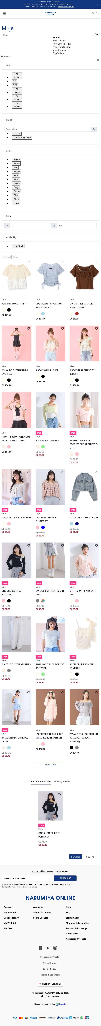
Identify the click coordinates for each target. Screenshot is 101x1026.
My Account (10, 912)
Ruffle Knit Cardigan (48, 440)
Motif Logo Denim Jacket (84, 517)
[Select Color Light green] (43, 447)
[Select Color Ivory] (4, 310)
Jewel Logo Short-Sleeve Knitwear (50, 666)
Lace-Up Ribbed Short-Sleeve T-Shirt (82, 305)
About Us (38, 907)
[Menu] (4, 14)
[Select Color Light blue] (43, 314)
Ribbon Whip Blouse (47, 370)
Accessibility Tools (76, 938)
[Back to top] (95, 1012)
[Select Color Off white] (4, 447)
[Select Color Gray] (38, 601)
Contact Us (72, 933)
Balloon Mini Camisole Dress (15, 739)
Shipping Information (77, 923)
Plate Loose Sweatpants (16, 664)
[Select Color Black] (9, 310)
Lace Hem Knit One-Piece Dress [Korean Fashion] (49, 736)
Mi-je (4, 299)
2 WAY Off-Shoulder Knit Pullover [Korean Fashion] (84, 738)
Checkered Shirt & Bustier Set (46, 519)
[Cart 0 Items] (97, 13)
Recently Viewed (62, 781)
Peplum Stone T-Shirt (14, 303)
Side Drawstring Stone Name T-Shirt (49, 305)
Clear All (7, 257)
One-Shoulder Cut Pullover (12, 592)
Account (8, 907)
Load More (50, 764)
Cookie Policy (49, 969)
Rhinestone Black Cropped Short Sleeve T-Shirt (84, 444)
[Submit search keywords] (93, 13)
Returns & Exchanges (77, 928)
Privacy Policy (58, 884)
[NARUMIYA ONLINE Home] (50, 13)
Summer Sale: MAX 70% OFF (49, 2)
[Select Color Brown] (77, 314)
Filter (5, 35)
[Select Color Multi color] (43, 601)
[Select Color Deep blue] (77, 524)
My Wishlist (10, 923)
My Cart (8, 928)
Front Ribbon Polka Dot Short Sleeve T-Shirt (16, 438)
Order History (11, 917)
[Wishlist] (27, 261)
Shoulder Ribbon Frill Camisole (82, 666)
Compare (75, 856)
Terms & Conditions (50, 975)
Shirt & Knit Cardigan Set (82, 592)
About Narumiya (42, 912)
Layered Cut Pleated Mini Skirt (50, 592)
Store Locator (40, 917)
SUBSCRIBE (65, 878)
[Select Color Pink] (9, 447)
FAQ (68, 912)
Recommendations (41, 781)
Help (68, 907)
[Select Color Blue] (43, 528)
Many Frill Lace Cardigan (16, 517)
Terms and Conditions (38, 884)
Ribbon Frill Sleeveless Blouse (82, 372)
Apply (15, 257)
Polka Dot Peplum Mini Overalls (15, 372)
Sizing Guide (73, 917)
